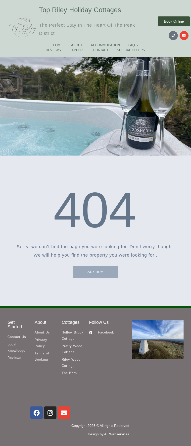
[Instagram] (50, 412)
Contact (100, 50)
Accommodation (105, 45)
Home (58, 45)
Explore (77, 50)
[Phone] (173, 35)
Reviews (53, 50)
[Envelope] (184, 35)
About (76, 45)
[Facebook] (36, 412)
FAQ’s (133, 45)
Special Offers (131, 50)
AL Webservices (116, 434)
